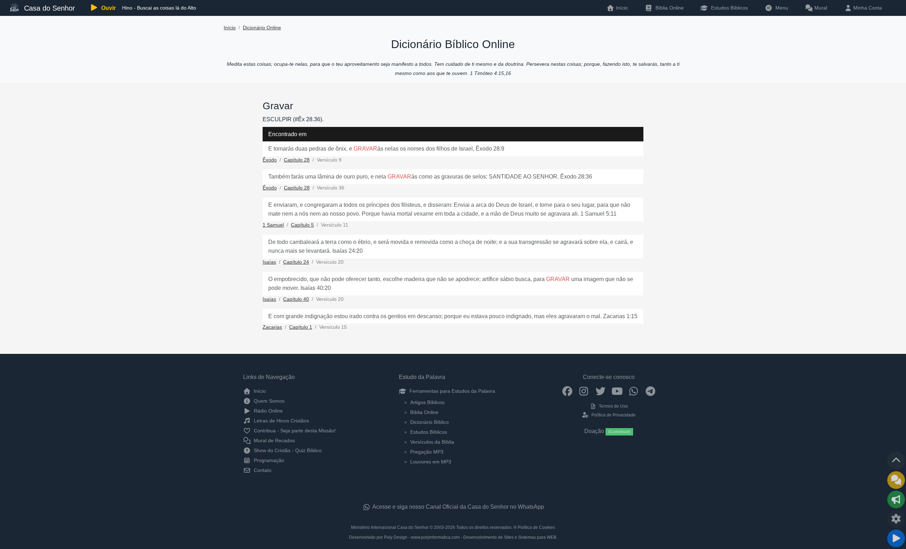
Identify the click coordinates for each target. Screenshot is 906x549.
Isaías (269, 262)
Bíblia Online (669, 8)
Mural (820, 8)
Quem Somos (268, 401)
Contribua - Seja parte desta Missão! (294, 430)
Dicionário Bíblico (429, 422)
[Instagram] (584, 391)
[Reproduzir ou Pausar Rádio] (896, 538)
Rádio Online (267, 411)
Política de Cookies (536, 527)
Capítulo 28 (297, 160)
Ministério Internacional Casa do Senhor (390, 527)
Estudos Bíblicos (729, 8)
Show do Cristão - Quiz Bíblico (287, 450)
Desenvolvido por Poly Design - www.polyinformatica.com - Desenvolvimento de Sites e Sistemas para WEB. (453, 537)
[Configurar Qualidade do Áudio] (896, 519)
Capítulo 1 (300, 327)
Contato (261, 470)
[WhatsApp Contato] (633, 391)
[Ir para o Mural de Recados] (896, 480)
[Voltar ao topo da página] (896, 460)
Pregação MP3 (426, 452)
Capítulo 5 (302, 225)
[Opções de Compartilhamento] (896, 499)
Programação (268, 460)
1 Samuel (273, 225)
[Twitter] (600, 391)
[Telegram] (650, 391)
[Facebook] (567, 391)
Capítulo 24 (296, 262)
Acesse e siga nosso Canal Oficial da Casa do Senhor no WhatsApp (457, 507)
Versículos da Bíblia (432, 442)
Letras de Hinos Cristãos (280, 421)
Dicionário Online (262, 27)
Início (230, 27)
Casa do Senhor (48, 8)
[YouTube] (617, 391)
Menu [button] (780, 8)
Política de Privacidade (612, 415)
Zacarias (272, 327)
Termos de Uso (613, 406)
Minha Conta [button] (867, 8)
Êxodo (270, 160)
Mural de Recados (273, 440)
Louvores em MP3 (430, 462)
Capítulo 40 (296, 299)
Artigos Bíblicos (427, 402)
